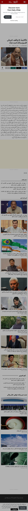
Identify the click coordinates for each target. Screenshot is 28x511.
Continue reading (14, 20)
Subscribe (7, 17)
